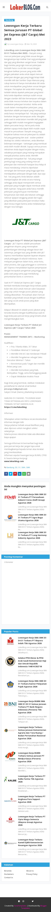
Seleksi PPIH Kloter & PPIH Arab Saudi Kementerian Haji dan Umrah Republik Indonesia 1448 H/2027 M (32, 662)
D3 (16, 467)
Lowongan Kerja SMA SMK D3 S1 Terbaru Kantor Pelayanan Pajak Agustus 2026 (32, 684)
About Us (30, 871)
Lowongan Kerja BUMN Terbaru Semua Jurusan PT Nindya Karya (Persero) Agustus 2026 (31, 757)
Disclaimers (9, 874)
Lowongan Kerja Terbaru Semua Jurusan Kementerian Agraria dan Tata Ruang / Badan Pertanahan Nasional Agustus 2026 (32, 733)
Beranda (7, 871)
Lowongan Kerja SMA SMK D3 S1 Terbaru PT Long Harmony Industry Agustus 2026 (32, 535)
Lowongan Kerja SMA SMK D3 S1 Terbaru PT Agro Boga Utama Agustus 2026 (32, 517)
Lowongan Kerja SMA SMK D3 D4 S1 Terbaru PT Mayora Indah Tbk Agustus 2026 (32, 640)
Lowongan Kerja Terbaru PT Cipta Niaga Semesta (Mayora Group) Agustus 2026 (31, 820)
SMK (28, 467)
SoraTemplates (20, 905)
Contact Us (8, 877)
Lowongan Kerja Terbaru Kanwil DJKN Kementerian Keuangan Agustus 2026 (30, 842)
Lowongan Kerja (16, 44)
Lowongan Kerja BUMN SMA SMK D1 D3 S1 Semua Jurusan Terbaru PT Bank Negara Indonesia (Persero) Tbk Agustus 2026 (32, 707)
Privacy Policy (31, 874)
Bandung (10, 467)
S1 (19, 467)
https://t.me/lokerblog (15, 407)
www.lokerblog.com (14, 461)
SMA (23, 467)
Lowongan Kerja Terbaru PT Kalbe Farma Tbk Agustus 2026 (31, 779)
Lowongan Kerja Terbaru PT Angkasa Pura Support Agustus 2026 (31, 799)
